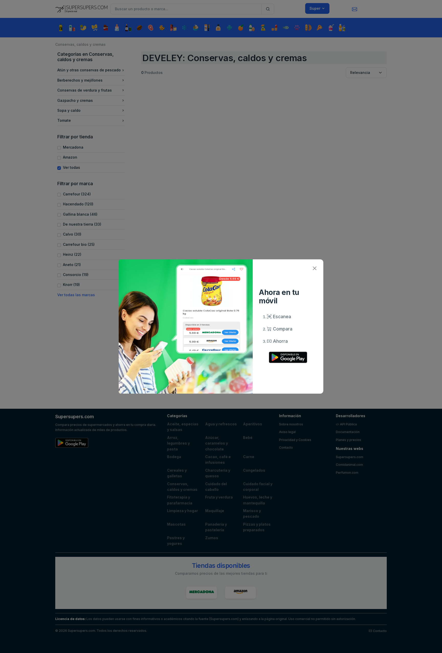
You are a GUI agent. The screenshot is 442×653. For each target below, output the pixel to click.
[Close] (314, 268)
